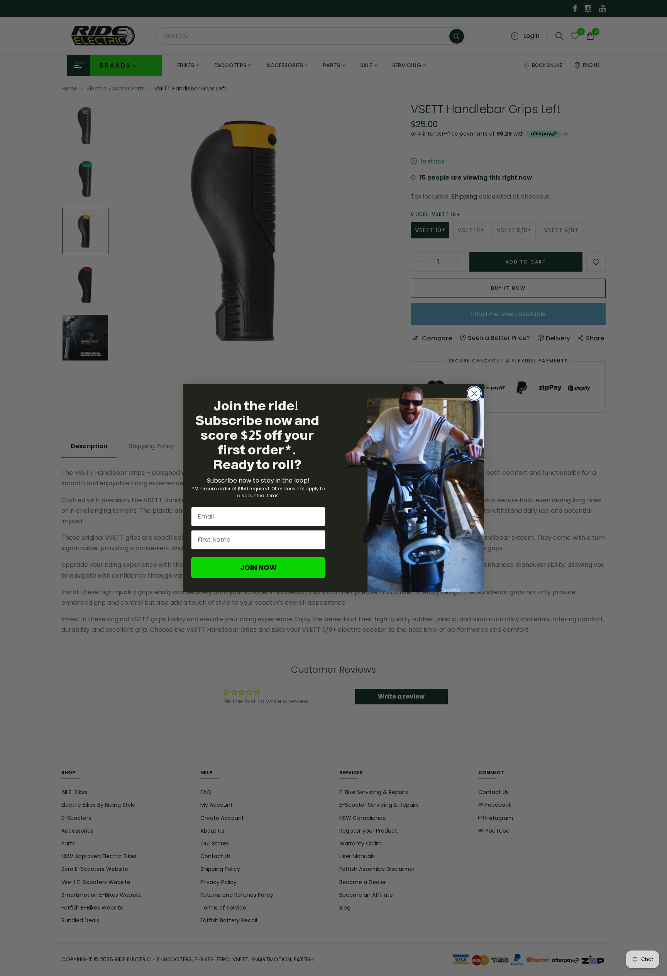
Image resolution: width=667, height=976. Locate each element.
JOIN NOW (258, 567)
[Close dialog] (474, 393)
